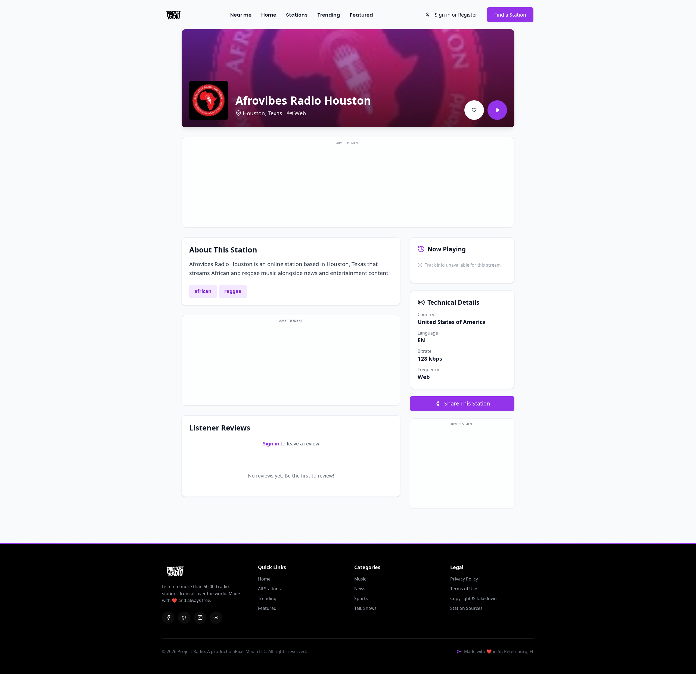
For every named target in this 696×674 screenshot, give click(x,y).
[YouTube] (216, 617)
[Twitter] (184, 617)
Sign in (271, 443)
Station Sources (466, 608)
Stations (296, 14)
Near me (240, 14)
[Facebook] (168, 617)
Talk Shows (365, 608)
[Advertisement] (348, 186)
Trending (328, 14)
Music (360, 579)
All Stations (269, 589)
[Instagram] (200, 617)
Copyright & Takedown (473, 598)
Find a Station (510, 14)
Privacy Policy (464, 579)
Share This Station (467, 403)
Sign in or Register (456, 14)
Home (268, 14)
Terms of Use (463, 589)
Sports (361, 598)
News (359, 589)
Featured (361, 14)
